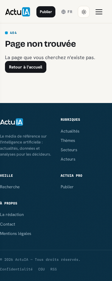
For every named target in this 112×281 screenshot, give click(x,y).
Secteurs (69, 149)
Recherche (10, 187)
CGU (41, 269)
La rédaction (12, 214)
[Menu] (99, 12)
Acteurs (68, 159)
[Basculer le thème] (84, 12)
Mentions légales (15, 233)
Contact (7, 224)
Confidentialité (16, 269)
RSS (53, 269)
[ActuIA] (17, 12)
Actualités (70, 131)
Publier (46, 11)
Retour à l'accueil (25, 67)
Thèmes (68, 140)
